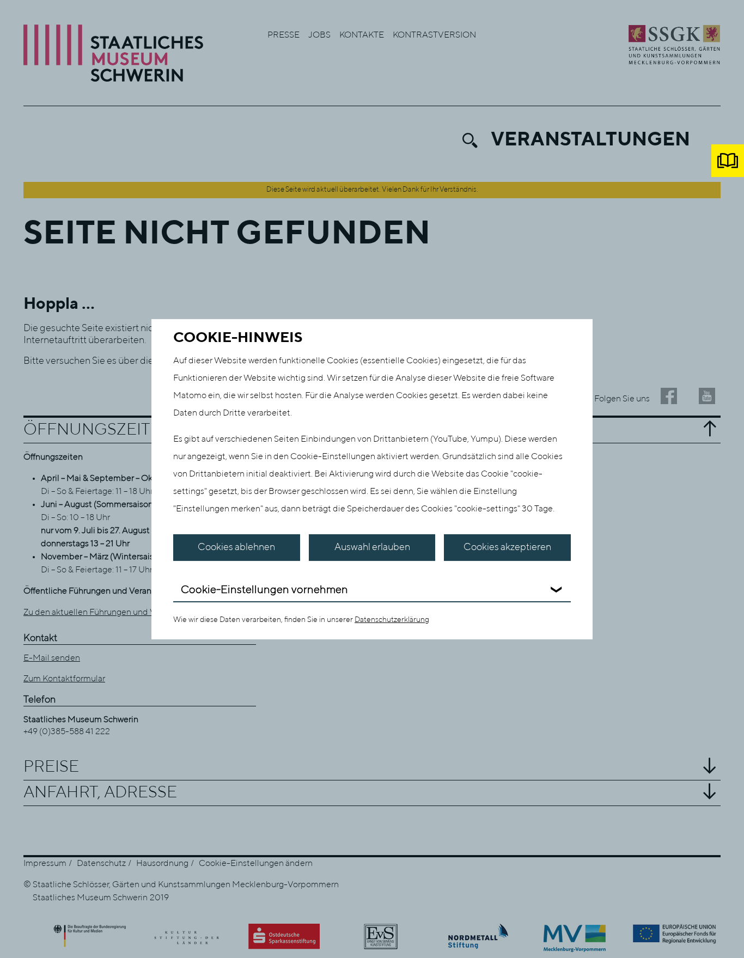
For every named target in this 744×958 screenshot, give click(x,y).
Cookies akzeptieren (507, 547)
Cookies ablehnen (236, 547)
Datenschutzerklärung (392, 620)
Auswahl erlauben (372, 547)
